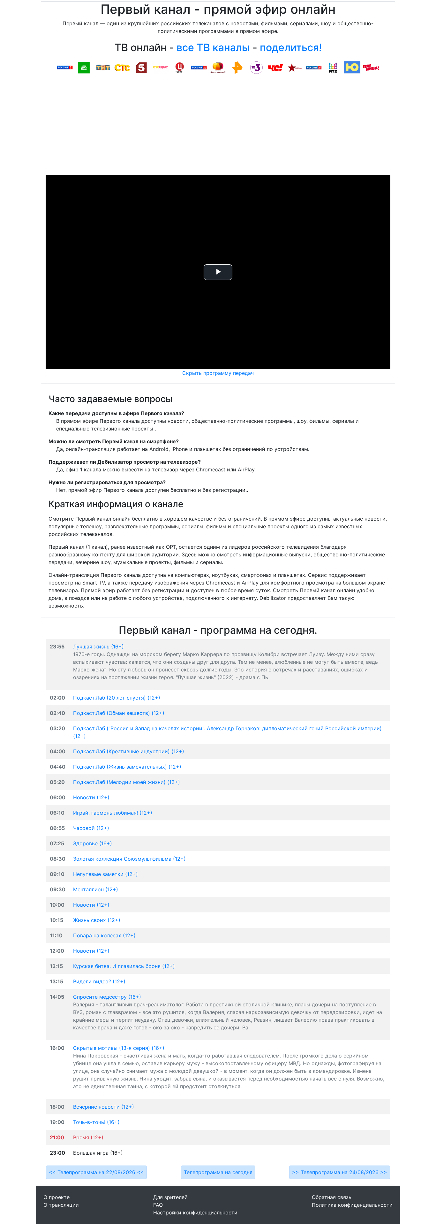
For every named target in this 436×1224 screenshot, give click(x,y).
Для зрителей (170, 1197)
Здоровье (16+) (92, 843)
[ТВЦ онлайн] (179, 67)
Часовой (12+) (91, 828)
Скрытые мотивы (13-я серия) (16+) (118, 1048)
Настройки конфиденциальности (195, 1212)
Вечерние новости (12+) (103, 1107)
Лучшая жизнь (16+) (98, 646)
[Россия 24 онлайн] (313, 67)
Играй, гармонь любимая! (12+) (112, 813)
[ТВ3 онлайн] (256, 67)
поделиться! (291, 47)
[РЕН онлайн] (237, 67)
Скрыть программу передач (218, 373)
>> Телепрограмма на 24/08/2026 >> (339, 1172)
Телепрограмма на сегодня (218, 1172)
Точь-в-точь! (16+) (96, 1122)
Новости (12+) (91, 797)
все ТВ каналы (213, 47)
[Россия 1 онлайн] (64, 67)
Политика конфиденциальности (352, 1205)
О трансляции (61, 1205)
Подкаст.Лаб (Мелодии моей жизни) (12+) (126, 782)
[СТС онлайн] (122, 67)
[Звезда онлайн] (294, 67)
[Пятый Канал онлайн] (141, 67)
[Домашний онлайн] (218, 67)
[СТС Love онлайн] (160, 67)
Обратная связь (331, 1197)
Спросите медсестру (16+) (107, 997)
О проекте (56, 1197)
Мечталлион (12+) (95, 889)
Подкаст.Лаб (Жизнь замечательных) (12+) (127, 766)
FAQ (158, 1205)
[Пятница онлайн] (371, 67)
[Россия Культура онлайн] (199, 67)
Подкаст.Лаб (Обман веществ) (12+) (118, 713)
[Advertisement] (218, 127)
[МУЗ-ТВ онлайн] (333, 67)
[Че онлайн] (275, 67)
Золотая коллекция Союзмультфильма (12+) (129, 859)
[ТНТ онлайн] (103, 67)
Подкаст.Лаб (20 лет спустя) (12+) (116, 697)
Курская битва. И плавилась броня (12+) (124, 966)
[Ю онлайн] (352, 67)
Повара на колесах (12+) (104, 935)
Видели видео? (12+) (99, 981)
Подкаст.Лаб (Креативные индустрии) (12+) (128, 751)
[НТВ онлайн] (84, 67)
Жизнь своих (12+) (96, 920)
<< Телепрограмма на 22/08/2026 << (96, 1172)
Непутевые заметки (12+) (105, 874)
